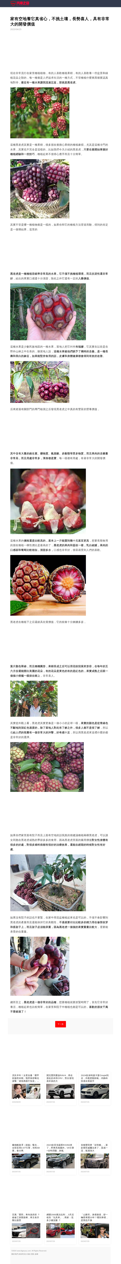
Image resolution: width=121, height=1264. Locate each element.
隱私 (32, 1254)
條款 (29, 1254)
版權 (36, 1254)
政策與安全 (23, 1254)
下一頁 (61, 1024)
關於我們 (14, 1254)
